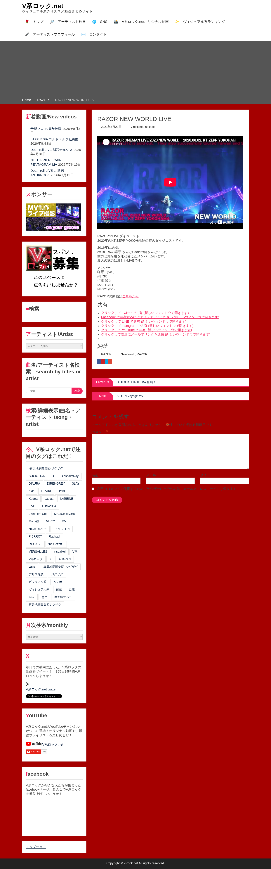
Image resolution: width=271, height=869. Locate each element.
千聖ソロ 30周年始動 (46, 129)
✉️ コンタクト (94, 34)
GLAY (75, 483)
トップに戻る (36, 847)
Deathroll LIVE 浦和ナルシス (51, 150)
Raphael (54, 536)
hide (31, 491)
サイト (205, 475)
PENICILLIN (61, 529)
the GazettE (56, 544)
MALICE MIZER (64, 513)
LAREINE (66, 498)
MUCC (50, 521)
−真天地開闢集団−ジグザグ (60, 566)
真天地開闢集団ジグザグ (45, 604)
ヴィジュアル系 (39, 589)
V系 (74, 551)
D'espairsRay (70, 476)
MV (64, 521)
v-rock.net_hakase (143, 126)
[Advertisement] (135, 70)
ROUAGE (35, 544)
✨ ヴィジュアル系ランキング (200, 22)
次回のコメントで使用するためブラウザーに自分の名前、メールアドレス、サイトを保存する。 (168, 489)
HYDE (62, 491)
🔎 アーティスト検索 (68, 22)
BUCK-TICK (37, 476)
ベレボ (57, 581)
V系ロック (36, 559)
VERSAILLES (38, 551)
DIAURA (34, 483)
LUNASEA (49, 506)
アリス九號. (36, 574)
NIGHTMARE (38, 529)
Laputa (48, 498)
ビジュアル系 (37, 581)
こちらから (130, 296)
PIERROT (35, 536)
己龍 (72, 589)
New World (128, 354)
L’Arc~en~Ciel (38, 513)
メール (151, 475)
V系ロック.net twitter (41, 689)
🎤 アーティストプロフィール (50, 34)
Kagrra (33, 498)
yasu (32, 566)
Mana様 (34, 521)
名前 (95, 475)
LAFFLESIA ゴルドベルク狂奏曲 (54, 139)
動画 (59, 589)
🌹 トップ (34, 22)
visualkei (60, 551)
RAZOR (106, 354)
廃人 (32, 597)
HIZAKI (46, 491)
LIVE (32, 506)
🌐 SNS (99, 22)
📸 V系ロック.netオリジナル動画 (141, 22)
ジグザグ (57, 574)
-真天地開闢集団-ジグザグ (46, 468)
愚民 (44, 597)
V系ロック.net (42, 6)
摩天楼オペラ (63, 597)
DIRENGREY (56, 483)
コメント (98, 432)
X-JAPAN (64, 559)
